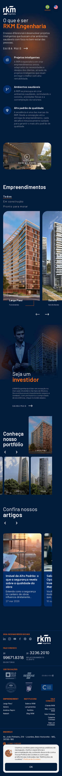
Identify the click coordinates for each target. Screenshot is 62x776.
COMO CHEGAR (14, 744)
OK (31, 767)
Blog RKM (30, 713)
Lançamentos (30, 707)
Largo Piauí (7, 704)
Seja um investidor (51, 724)
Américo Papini (9, 710)
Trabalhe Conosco (51, 718)
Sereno (6, 707)
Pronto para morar (15, 206)
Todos (7, 196)
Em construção (13, 201)
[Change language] (56, 7)
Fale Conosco (49, 714)
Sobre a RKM (30, 704)
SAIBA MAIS (12, 48)
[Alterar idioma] (47, 7)
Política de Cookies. (32, 759)
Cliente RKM (50, 706)
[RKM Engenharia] (44, 639)
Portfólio (30, 710)
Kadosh (6, 713)
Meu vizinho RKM (50, 710)
